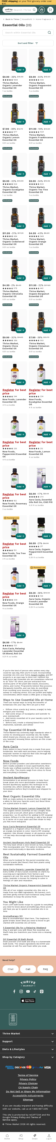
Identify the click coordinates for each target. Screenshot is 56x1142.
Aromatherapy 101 (13, 916)
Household (27, 19)
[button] (50, 10)
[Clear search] (34, 10)
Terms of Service (28, 1075)
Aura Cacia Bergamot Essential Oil (21, 826)
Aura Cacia (10, 746)
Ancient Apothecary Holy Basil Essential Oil (26, 842)
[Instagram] (21, 991)
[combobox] (19, 10)
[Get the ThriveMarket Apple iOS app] (28, 1000)
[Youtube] (28, 991)
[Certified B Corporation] (16, 1019)
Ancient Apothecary (16, 777)
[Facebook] (14, 991)
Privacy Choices (28, 1083)
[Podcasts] (41, 991)
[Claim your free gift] (42, 10)
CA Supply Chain (28, 1087)
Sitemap (28, 1099)
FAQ (45, 969)
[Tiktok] (34, 991)
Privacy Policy (28, 1079)
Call (28, 969)
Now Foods (11, 761)
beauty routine (38, 675)
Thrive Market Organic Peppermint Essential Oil (27, 886)
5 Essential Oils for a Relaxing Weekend (24, 927)
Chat (10, 969)
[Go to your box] (50, 10)
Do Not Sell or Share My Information (28, 1091)
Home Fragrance (43, 19)
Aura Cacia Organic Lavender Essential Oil (26, 869)
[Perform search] (8, 10)
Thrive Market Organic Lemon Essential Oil (26, 808)
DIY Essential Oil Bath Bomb (18, 939)
